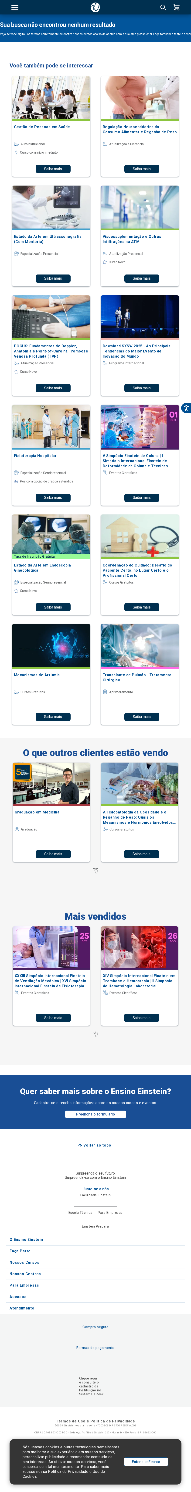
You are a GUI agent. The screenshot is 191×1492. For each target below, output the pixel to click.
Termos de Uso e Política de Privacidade (95, 1421)
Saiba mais (53, 169)
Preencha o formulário (95, 1114)
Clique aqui (88, 1378)
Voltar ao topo (97, 1145)
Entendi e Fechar (146, 1462)
